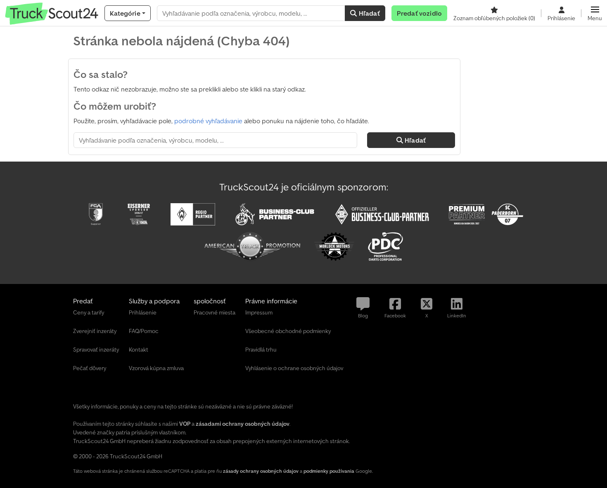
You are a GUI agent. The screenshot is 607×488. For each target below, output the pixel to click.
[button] (595, 13)
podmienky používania (329, 471)
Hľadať (368, 13)
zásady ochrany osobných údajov (261, 471)
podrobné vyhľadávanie (208, 121)
